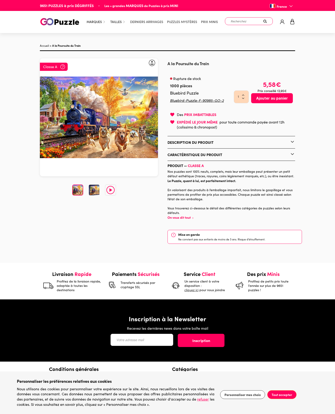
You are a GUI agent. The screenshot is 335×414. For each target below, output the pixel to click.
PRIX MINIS (209, 22)
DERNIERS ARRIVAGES (146, 22)
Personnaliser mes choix (242, 394)
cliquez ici (191, 290)
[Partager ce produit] (152, 63)
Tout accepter (282, 394)
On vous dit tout (180, 217)
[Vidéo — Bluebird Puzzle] (110, 190)
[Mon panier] (292, 22)
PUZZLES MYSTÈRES (182, 22)
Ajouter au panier (272, 98)
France (282, 6)
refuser (203, 399)
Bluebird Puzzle (184, 93)
